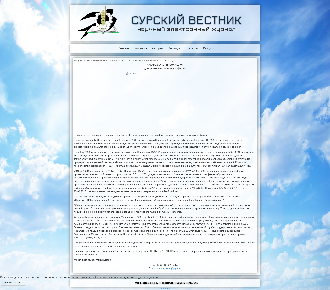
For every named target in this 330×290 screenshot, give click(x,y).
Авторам (157, 48)
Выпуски (208, 48)
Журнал (140, 48)
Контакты (192, 48)
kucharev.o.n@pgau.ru (169, 268)
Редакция (174, 48)
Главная (124, 48)
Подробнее (165, 288)
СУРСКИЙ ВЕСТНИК (186, 19)
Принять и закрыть (13, 282)
